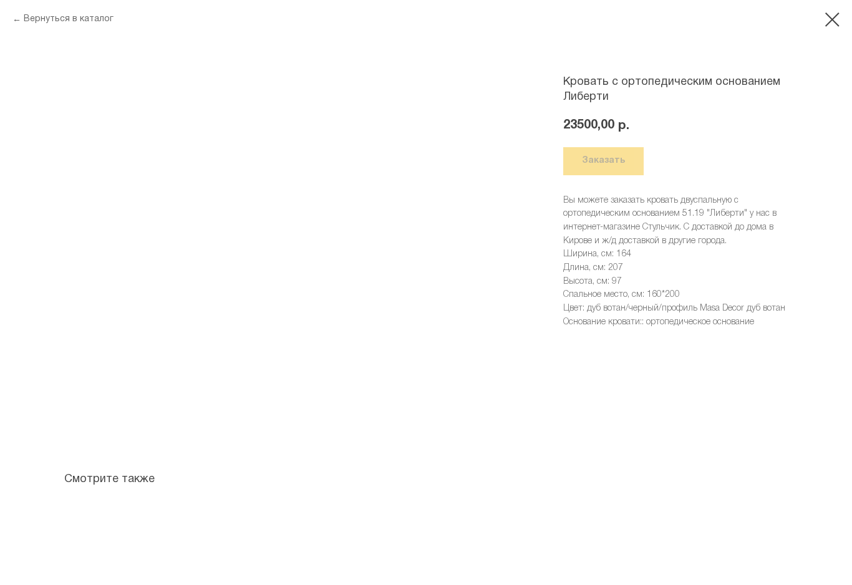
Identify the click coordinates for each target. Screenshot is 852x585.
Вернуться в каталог (69, 19)
